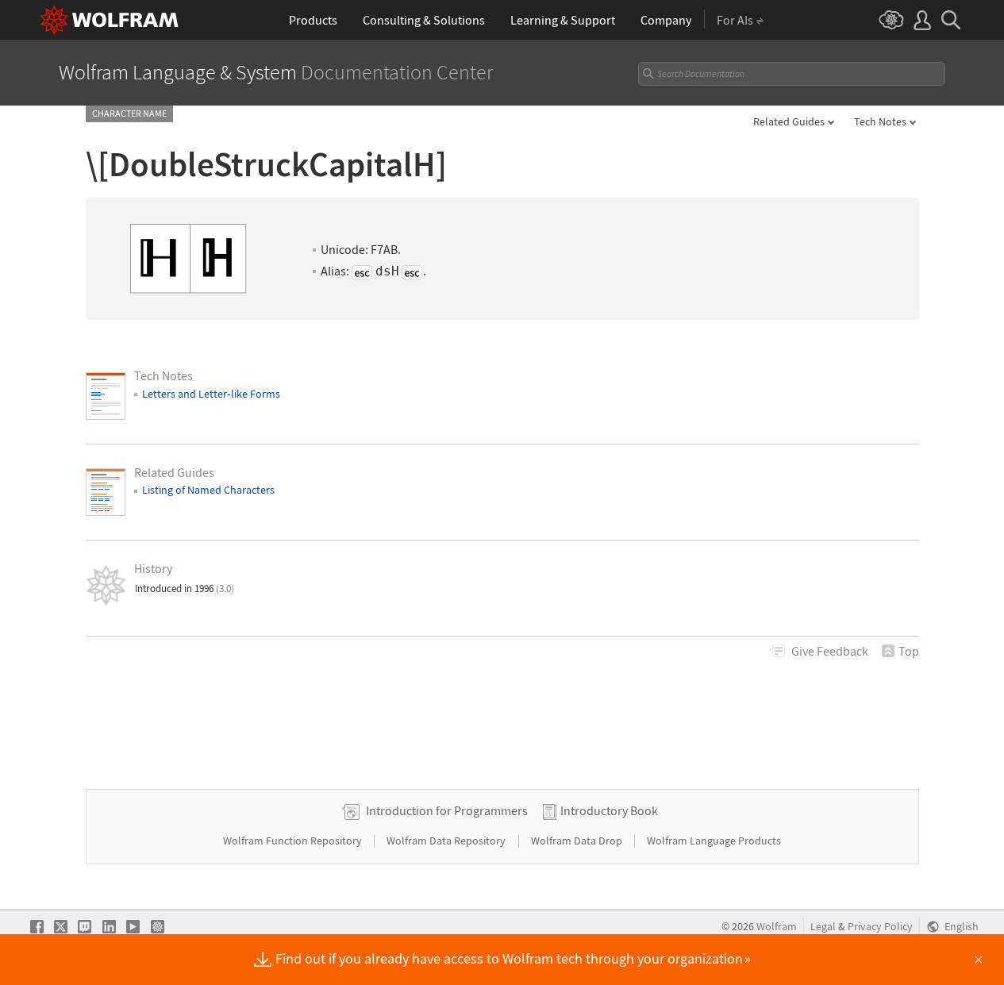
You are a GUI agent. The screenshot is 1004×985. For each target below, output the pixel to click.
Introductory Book (609, 810)
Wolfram (776, 926)
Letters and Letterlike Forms (211, 394)
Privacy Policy (880, 926)
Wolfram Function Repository (293, 840)
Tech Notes (880, 121)
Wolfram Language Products (714, 840)
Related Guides (789, 121)
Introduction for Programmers (447, 810)
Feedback (829, 651)
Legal (823, 926)
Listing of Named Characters (208, 490)
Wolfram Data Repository (447, 840)
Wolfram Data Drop (578, 840)
